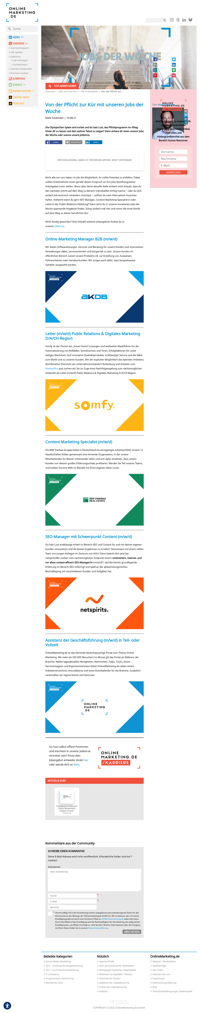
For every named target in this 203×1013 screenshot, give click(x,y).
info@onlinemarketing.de (112, 919)
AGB (155, 987)
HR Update (17, 52)
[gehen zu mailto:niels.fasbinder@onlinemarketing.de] (186, 111)
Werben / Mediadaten (164, 961)
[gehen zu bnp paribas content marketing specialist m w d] (94, 500)
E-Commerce (52, 974)
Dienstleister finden (109, 978)
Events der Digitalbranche (113, 987)
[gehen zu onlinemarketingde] (172, 20)
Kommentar (54, 867)
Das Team (158, 970)
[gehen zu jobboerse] (119, 758)
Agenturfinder (107, 961)
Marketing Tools (54, 983)
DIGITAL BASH (21, 97)
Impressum (159, 978)
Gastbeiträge (159, 965)
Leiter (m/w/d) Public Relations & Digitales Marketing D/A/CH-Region (92, 336)
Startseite (50, 91)
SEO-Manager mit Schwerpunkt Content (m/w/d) (88, 536)
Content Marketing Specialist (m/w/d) (78, 441)
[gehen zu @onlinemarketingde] (178, 20)
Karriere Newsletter (21, 69)
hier (86, 760)
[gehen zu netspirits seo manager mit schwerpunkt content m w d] (94, 603)
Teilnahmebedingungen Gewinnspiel (172, 991)
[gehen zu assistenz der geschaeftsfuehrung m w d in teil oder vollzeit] (94, 707)
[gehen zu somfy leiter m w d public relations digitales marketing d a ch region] (94, 405)
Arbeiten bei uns (161, 974)
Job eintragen (20, 60)
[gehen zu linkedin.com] (184, 20)
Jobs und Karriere (68, 91)
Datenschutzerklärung (98, 928)
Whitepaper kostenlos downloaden (117, 970)
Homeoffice (51, 368)
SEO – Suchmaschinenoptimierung (64, 965)
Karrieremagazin (20, 48)
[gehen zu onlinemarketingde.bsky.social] (190, 20)
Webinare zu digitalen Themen (115, 974)
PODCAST (18, 103)
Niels (76, 764)
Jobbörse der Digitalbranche (114, 983)
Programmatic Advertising (60, 978)
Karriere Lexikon (19, 73)
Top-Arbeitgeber (89, 91)
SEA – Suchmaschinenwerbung (62, 970)
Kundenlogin (20, 64)
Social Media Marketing (58, 961)
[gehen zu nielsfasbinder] (186, 115)
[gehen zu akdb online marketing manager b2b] (94, 297)
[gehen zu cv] (186, 122)
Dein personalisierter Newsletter (116, 965)
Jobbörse (15, 56)
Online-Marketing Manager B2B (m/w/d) (81, 238)
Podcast (103, 991)
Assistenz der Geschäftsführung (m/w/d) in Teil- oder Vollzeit (92, 642)
